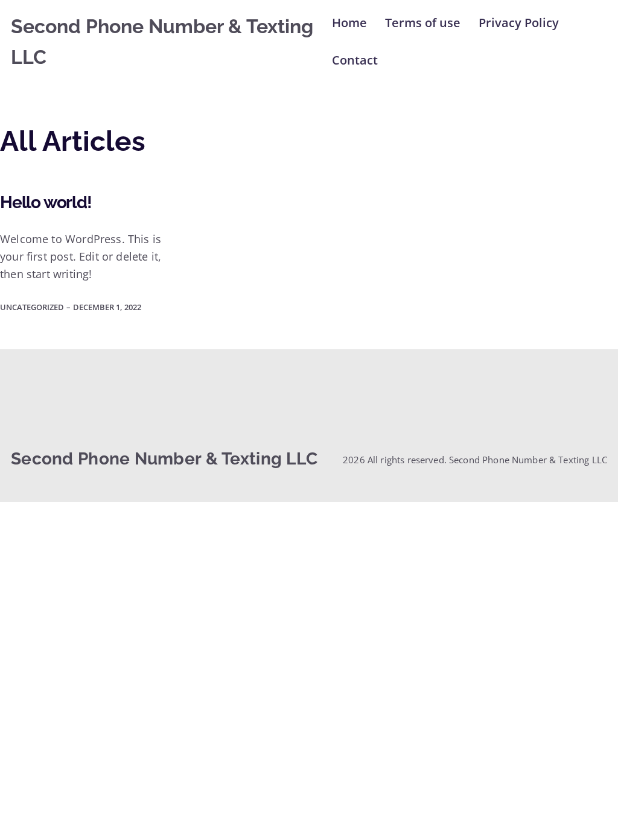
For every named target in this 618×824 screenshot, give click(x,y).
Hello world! (46, 202)
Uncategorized (32, 307)
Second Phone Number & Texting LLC (164, 459)
